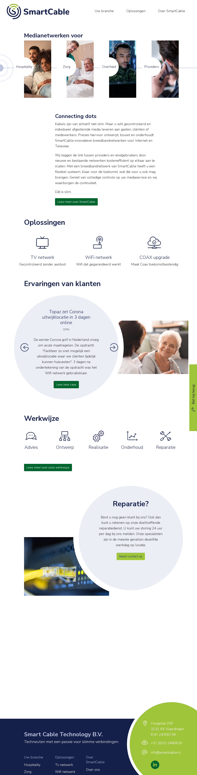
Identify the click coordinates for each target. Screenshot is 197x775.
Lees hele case (66, 384)
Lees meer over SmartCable (76, 202)
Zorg (27, 771)
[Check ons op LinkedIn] (155, 765)
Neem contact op (130, 556)
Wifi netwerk (65, 771)
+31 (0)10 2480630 (166, 743)
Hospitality (32, 764)
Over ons (93, 769)
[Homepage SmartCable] (40, 11)
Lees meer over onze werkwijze (48, 467)
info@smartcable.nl (166, 752)
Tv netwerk (64, 764)
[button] (25, 347)
